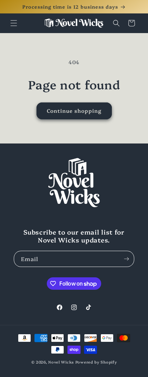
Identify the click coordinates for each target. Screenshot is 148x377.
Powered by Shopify (96, 362)
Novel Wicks (61, 362)
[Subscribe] (126, 259)
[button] (13, 23)
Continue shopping (74, 110)
